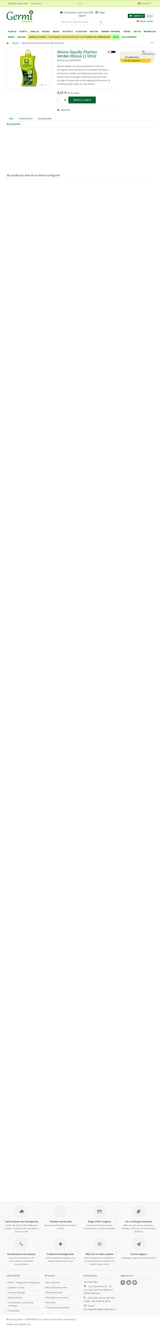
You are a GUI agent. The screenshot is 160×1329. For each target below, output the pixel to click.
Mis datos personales (57, 1297)
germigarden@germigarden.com (101, 1309)
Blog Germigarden (18, 3)
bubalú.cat (24, 1324)
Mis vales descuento (56, 1287)
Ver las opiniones (132, 60)
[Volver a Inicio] (7, 43)
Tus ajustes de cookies (58, 1307)
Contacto (36, 3)
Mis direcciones (54, 1292)
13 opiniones (44, 118)
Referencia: (63, 60)
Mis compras (53, 1282)
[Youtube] (128, 1282)
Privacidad (13, 1310)
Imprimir (65, 109)
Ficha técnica (25, 118)
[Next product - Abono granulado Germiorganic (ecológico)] (152, 42)
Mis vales (51, 1302)
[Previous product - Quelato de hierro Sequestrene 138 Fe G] (151, 42)
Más (11, 118)
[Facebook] (122, 1282)
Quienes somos (16, 1287)
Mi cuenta (50, 1275)
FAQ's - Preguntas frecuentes (23, 1282)
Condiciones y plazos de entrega (20, 1304)
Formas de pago (16, 1292)
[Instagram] (134, 1282)
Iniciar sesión (146, 21)
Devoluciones (15, 1297)
